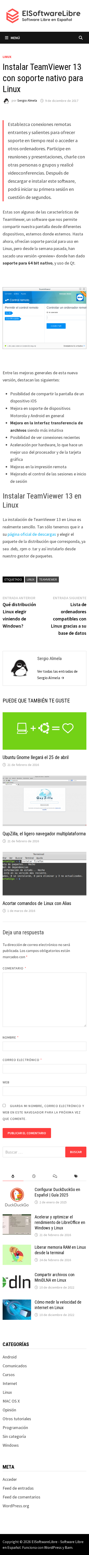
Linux (7, 57)
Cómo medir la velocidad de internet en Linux (58, 1305)
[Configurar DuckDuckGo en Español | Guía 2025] (17, 1190)
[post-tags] (76, 1176)
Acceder (10, 1479)
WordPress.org (16, 1505)
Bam (68, 1547)
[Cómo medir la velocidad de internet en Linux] (17, 1302)
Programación (15, 1427)
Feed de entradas (18, 1488)
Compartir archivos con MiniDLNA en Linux (55, 1277)
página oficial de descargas (32, 534)
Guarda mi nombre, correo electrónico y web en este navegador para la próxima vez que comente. (43, 1112)
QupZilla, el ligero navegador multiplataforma (44, 834)
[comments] (55, 1176)
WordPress (53, 1547)
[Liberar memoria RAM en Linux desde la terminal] (17, 1248)
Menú (15, 37)
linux (30, 579)
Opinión (9, 1410)
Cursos (9, 1374)
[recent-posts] (33, 1176)
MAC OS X (11, 1401)
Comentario (14, 968)
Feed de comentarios (21, 1497)
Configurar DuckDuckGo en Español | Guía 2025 (57, 1192)
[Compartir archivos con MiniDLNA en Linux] (17, 1275)
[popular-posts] (13, 1176)
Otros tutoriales (17, 1418)
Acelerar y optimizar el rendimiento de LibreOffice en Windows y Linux (60, 1222)
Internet (10, 1383)
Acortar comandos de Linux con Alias (37, 903)
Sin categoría (14, 1436)
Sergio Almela (27, 101)
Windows (11, 1445)
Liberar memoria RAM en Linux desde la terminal (60, 1250)
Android (10, 1357)
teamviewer (48, 579)
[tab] (13, 1176)
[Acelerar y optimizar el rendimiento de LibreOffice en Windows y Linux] (17, 1217)
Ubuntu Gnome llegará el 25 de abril (36, 757)
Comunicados (15, 1365)
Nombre (11, 1037)
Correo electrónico (22, 1060)
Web (6, 1082)
